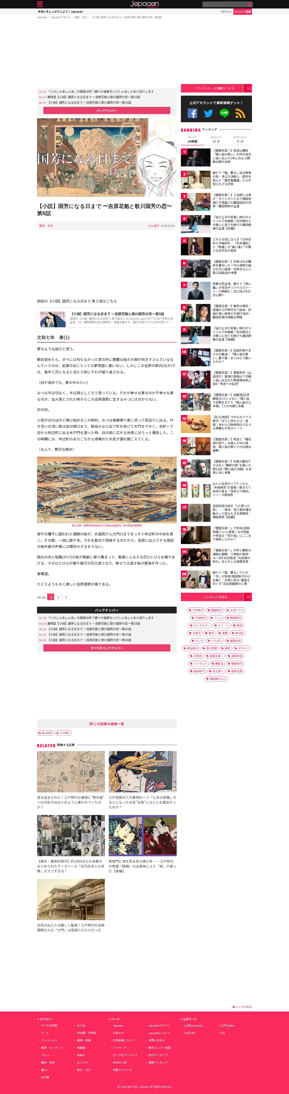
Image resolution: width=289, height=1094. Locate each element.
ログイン (226, 12)
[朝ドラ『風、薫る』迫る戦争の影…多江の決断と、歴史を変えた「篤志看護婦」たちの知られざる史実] (196, 180)
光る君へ (217, 671)
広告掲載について (124, 1040)
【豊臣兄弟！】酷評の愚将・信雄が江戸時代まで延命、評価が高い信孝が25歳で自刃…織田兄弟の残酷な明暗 (232, 311)
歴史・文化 (81, 17)
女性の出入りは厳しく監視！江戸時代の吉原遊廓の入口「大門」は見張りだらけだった (71, 927)
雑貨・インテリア (52, 1048)
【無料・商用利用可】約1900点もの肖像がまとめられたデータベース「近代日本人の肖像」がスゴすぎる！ (71, 866)
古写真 (45, 1077)
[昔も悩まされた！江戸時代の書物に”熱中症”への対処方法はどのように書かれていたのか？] (71, 772)
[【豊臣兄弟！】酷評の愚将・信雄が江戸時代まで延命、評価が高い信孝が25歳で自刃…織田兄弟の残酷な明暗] (196, 313)
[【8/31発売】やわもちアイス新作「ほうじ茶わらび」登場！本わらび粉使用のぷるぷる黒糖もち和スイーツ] (196, 424)
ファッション (49, 1040)
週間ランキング (158, 1062)
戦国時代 (216, 610)
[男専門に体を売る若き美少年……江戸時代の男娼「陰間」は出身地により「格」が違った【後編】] (143, 836)
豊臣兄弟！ (216, 656)
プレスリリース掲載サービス (215, 88)
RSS (240, 113)
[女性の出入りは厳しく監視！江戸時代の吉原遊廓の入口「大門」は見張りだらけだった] (71, 900)
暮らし (45, 1070)
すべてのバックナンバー (107, 648)
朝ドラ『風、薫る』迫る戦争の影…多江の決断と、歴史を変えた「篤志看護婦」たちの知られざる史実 (232, 178)
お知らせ (118, 1033)
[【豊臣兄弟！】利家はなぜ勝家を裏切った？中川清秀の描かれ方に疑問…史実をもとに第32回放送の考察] (196, 269)
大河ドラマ (237, 610)
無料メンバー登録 (160, 1048)
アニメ (218, 618)
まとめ (81, 1025)
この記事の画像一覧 (108, 723)
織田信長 (235, 641)
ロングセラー (202, 625)
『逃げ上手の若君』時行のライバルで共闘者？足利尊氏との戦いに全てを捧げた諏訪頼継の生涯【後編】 (232, 334)
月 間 (240, 139)
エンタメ (82, 1062)
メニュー (40, 4)
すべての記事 (49, 1025)
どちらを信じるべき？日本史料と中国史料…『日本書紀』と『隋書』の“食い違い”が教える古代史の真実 (232, 245)
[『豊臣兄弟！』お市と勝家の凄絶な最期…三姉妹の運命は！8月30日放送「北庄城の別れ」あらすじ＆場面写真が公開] (196, 558)
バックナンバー (106, 110)
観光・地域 (48, 1062)
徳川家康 (211, 648)
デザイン (243, 648)
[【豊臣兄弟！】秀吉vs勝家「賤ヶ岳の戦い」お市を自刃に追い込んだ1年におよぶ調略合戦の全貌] (196, 158)
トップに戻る (243, 1007)
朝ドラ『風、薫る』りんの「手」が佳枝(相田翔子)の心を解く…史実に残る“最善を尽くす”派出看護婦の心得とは (231, 580)
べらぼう (216, 641)
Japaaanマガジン (61, 17)
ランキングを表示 (215, 597)
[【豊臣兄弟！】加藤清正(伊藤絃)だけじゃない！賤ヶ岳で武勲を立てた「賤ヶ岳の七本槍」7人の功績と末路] (196, 402)
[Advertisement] (107, 54)
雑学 (239, 625)
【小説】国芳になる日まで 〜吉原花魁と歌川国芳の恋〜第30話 (89, 640)
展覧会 (219, 663)
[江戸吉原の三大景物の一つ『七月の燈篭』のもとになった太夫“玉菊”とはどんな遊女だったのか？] (143, 772)
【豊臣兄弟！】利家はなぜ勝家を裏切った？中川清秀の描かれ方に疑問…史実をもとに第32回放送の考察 (232, 267)
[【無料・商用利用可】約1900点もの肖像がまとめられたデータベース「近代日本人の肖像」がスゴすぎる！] (71, 836)
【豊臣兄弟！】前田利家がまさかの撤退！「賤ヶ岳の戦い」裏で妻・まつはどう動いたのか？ (232, 356)
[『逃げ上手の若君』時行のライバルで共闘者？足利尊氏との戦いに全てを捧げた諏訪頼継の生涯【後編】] (196, 335)
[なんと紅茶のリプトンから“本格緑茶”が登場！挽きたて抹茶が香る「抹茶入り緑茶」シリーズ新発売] (196, 491)
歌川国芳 (47, 733)
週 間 (216, 139)
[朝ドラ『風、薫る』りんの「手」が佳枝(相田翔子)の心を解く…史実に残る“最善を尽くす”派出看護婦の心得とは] (196, 580)
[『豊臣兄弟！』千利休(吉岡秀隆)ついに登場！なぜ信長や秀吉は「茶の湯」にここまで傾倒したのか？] (196, 535)
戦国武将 (235, 618)
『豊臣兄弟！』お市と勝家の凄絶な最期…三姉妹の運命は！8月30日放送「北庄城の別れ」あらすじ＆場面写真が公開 (232, 557)
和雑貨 (81, 1048)
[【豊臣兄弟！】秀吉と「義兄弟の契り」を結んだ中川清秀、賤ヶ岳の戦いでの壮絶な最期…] (196, 446)
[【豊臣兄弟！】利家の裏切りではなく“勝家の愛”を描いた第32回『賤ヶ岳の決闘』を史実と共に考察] (196, 469)
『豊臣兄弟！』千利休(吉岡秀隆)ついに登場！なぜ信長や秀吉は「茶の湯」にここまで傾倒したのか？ (232, 534)
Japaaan (144, 4)
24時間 (192, 139)
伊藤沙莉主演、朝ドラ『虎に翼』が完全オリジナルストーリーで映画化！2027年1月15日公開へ (232, 289)
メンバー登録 (242, 12)
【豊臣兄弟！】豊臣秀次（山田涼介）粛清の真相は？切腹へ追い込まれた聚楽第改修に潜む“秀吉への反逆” (232, 378)
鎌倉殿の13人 (218, 679)
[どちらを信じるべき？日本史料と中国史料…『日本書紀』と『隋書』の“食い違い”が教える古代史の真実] (196, 247)
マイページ (120, 1048)
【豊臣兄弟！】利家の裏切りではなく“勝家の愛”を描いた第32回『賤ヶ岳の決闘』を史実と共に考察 (232, 467)
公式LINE (224, 113)
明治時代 (192, 648)
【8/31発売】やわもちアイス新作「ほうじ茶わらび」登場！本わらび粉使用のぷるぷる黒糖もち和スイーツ (232, 422)
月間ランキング (122, 1070)
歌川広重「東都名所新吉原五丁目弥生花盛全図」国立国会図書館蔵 (107, 525)
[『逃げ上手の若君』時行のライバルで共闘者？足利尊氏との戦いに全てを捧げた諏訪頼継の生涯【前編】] (196, 224)
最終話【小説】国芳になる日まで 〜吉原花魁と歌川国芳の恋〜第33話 (93, 97)
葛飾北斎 (236, 671)
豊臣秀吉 (236, 656)
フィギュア (200, 663)
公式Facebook (192, 113)
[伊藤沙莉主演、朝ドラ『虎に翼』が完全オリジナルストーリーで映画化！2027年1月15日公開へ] (196, 291)
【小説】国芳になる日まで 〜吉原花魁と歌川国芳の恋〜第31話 (89, 634)
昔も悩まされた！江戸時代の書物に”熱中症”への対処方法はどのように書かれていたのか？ (70, 802)
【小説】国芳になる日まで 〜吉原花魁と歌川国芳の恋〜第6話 (126, 17)
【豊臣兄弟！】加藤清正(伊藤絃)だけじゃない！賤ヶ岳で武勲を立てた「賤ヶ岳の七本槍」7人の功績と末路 (232, 400)
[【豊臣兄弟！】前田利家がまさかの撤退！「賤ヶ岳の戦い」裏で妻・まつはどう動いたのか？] (196, 358)
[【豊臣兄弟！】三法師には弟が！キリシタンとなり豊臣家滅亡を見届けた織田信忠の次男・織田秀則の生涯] (196, 202)
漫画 (224, 633)
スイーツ (223, 625)
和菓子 (81, 1055)
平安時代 (200, 618)
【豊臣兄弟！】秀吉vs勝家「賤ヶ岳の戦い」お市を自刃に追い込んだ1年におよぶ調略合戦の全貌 (232, 156)
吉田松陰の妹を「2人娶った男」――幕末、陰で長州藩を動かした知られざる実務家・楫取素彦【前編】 (232, 511)
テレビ (199, 641)
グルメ (45, 1055)
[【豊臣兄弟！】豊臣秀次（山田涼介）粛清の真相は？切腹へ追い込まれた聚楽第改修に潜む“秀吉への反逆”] (196, 380)
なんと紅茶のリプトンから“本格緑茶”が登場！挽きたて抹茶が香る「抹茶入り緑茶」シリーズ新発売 (232, 489)
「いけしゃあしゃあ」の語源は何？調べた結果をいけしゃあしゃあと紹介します (100, 91)
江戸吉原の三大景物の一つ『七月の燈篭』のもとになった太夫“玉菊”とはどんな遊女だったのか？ (142, 802)
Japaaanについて (159, 1033)
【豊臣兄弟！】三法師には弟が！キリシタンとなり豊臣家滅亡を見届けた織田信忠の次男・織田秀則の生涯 (232, 200)
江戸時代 (65, 733)
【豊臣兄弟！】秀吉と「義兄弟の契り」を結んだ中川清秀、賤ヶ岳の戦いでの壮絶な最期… (232, 445)
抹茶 (227, 648)
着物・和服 (84, 1040)
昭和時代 (199, 671)
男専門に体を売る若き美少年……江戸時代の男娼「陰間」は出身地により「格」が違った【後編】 (142, 866)
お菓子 (197, 633)
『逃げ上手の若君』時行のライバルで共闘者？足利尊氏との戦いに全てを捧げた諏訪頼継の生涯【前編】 (232, 223)
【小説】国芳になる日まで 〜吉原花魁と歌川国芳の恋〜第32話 (89, 102)
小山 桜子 (153, 226)
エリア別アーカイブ (125, 1055)
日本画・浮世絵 (86, 1033)
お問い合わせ (157, 1040)
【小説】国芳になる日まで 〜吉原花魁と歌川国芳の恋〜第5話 (117, 313)
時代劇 (239, 633)
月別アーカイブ (158, 1055)
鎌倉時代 (236, 663)
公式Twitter (208, 113)
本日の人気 (120, 1062)
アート (45, 1033)
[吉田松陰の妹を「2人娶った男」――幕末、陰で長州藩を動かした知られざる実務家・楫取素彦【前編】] (196, 513)
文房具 (198, 656)
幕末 (211, 633)
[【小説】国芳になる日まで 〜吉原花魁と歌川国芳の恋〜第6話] (107, 158)
